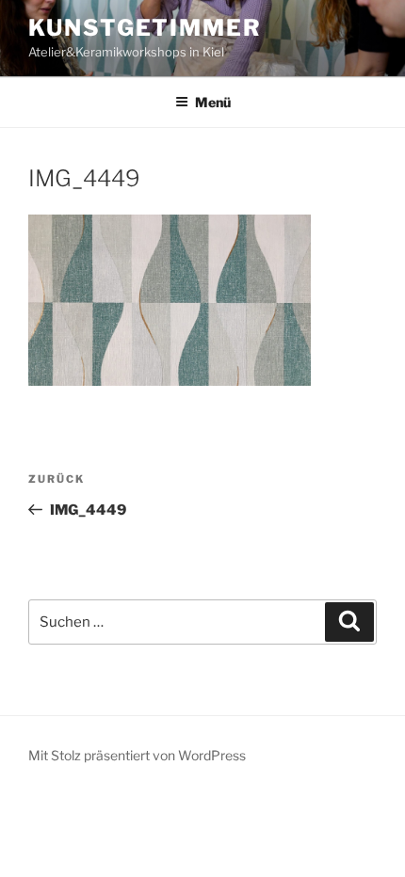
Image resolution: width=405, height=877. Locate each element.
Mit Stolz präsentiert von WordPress (137, 755)
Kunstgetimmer (145, 27)
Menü (213, 102)
